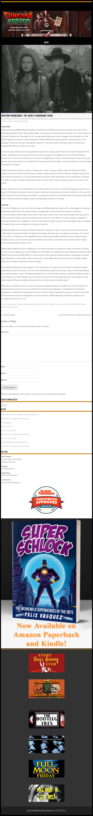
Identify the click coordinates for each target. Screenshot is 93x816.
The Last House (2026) (9, 438)
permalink (14, 307)
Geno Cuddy (24, 121)
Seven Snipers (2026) (9, 430)
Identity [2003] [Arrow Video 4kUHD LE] (14, 442)
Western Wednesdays (25, 304)
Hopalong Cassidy (63, 304)
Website (4, 380)
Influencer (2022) (8, 315)
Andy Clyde (44, 304)
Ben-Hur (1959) (7, 426)
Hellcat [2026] (6, 422)
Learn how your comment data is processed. (48, 394)
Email (3, 373)
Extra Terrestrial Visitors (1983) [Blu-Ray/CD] (75, 315)
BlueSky (12, 462)
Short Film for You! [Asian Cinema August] (15, 418)
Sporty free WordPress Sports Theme (39, 810)
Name (3, 366)
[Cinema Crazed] (46, 36)
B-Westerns (53, 304)
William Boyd (81, 304)
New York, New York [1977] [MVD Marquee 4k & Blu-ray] (20, 414)
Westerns (73, 304)
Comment (5, 332)
